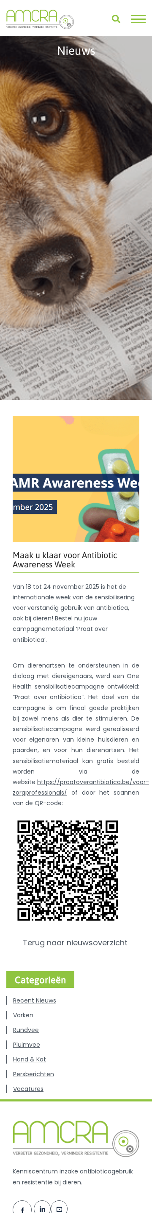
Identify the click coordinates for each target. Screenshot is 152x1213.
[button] (138, 19)
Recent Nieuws (34, 1000)
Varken (23, 1015)
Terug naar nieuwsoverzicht (76, 943)
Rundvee (26, 1030)
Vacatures (28, 1089)
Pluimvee (26, 1044)
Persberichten (33, 1074)
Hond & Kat (29, 1059)
